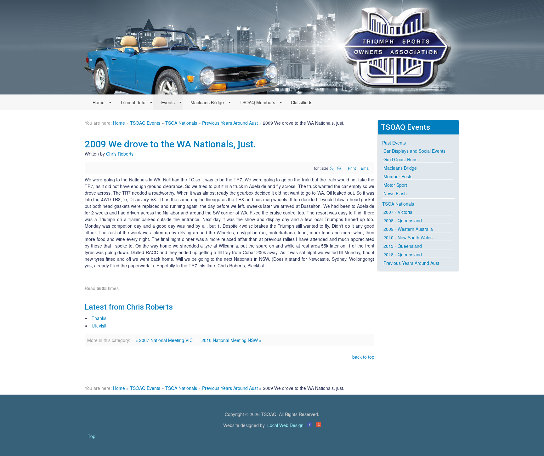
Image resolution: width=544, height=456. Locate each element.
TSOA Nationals (181, 123)
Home (119, 123)
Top (91, 436)
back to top (363, 357)
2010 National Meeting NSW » (231, 340)
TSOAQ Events (145, 123)
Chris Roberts (119, 154)
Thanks (99, 318)
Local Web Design (285, 425)
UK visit (99, 325)
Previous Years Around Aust (230, 123)
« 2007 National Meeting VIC (164, 340)
